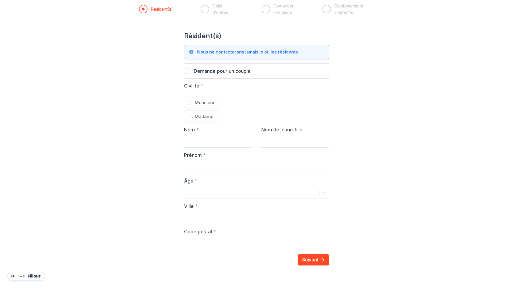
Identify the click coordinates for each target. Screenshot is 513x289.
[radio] (201, 102)
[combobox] (187, 193)
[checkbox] (186, 71)
